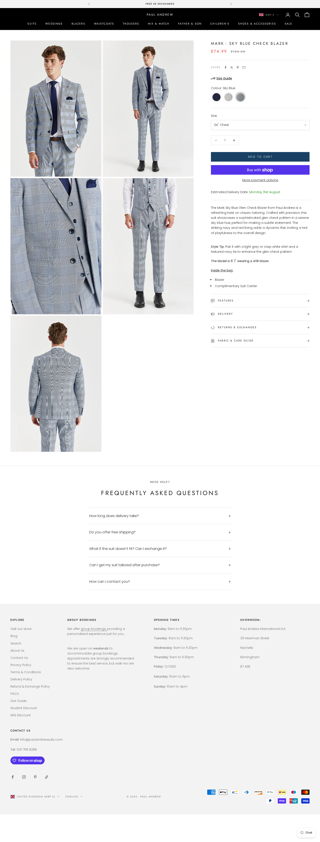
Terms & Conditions (25, 672)
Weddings (54, 24)
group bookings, (94, 629)
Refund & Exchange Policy (30, 686)
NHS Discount (20, 715)
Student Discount (23, 708)
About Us (17, 650)
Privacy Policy (20, 665)
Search (15, 643)
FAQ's (14, 693)
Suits (32, 24)
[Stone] (228, 97)
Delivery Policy (21, 679)
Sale (289, 24)
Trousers (131, 24)
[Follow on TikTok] (46, 777)
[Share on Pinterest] (237, 67)
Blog (13, 636)
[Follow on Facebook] (12, 777)
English (72, 796)
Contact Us (19, 658)
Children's (219, 24)
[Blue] (216, 97)
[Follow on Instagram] (24, 777)
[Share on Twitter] (231, 67)
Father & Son (190, 24)
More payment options (260, 180)
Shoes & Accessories (257, 24)
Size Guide (18, 701)
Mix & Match (159, 24)
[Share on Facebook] (225, 67)
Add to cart (260, 157)
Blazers (78, 24)
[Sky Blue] (240, 97)
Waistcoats (104, 24)
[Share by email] (244, 67)
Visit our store (21, 629)
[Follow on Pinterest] (35, 777)
